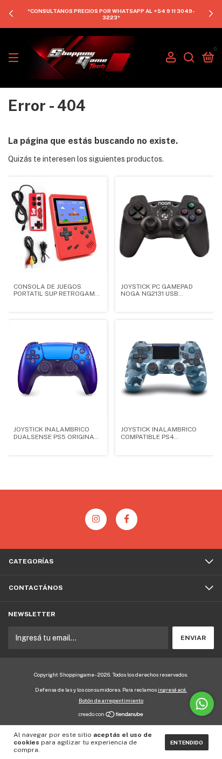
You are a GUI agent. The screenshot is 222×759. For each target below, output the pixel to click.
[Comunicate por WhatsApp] (202, 704)
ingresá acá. (172, 689)
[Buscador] (189, 58)
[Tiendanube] (111, 715)
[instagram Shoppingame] (96, 519)
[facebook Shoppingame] (126, 519)
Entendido (186, 742)
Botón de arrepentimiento (111, 700)
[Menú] (15, 58)
